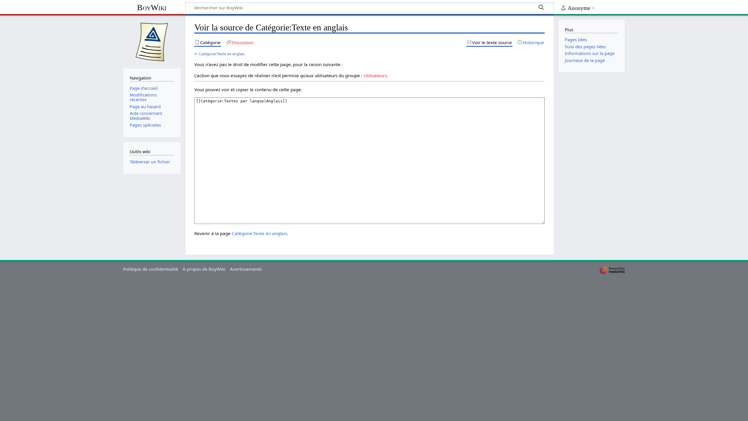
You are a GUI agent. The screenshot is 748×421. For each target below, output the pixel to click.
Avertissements (246, 269)
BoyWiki (152, 7)
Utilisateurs (375, 75)
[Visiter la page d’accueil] (152, 41)
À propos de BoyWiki (204, 269)
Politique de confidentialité (150, 269)
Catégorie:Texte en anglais (222, 53)
